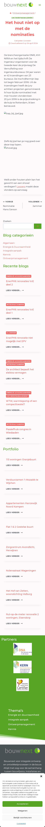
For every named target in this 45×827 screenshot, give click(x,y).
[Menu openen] (39, 5)
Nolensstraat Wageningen (21, 570)
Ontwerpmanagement (22, 18)
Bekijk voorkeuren (23, 817)
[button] (41, 776)
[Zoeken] (37, 226)
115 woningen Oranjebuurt (21, 459)
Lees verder (14, 465)
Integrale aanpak (12, 250)
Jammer (35, 204)
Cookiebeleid (21, 824)
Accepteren (22, 804)
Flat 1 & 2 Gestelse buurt (19, 527)
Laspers (21, 186)
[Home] (10, 13)
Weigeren (22, 811)
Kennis (6, 254)
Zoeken (7, 221)
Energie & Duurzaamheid (16, 247)
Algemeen (9, 243)
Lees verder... (15, 290)
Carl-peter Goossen (22, 41)
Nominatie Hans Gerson (10, 206)
